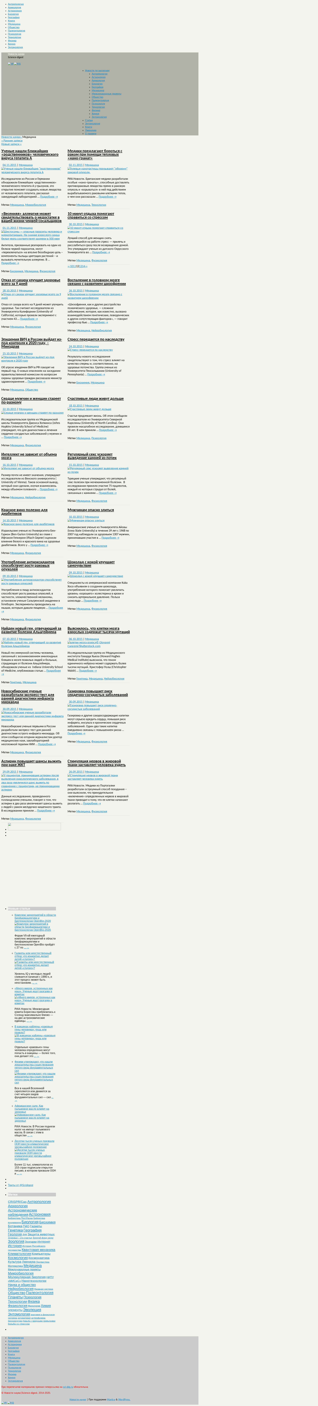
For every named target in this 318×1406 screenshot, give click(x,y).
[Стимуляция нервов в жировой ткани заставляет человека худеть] (99, 779)
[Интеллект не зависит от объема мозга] (27, 468)
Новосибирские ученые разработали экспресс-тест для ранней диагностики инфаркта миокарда (27, 696)
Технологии (14, 37)
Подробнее (49, 196)
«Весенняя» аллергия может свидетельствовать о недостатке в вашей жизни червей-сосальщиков (31, 217)
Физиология (47, 271)
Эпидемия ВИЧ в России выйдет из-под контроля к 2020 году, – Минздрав (31, 343)
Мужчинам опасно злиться (91, 510)
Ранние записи (12, 140)
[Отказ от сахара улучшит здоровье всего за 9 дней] (32, 298)
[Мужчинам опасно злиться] (86, 520)
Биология (13, 14)
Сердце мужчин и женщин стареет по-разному (31, 400)
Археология (14, 7)
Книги (11, 21)
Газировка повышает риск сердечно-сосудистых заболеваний (98, 693)
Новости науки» (11, 137)
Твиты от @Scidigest (20, 1185)
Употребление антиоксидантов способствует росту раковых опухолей (27, 565)
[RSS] (17, 64)
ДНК (25, 1234)
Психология (14, 34)
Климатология (19, 1253)
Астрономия (15, 11)
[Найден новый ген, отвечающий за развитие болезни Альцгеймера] (32, 646)
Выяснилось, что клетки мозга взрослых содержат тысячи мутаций (99, 630)
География (14, 17)
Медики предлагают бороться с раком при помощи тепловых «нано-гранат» (95, 154)
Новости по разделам (97, 70)
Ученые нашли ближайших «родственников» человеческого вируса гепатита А (29, 154)
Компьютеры (41, 1253)
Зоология (16, 1241)
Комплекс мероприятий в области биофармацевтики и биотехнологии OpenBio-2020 (35, 918)
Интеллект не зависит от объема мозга (29, 456)
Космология (18, 1258)
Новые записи (11, 144)
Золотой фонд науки (43, 1238)
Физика (12, 40)
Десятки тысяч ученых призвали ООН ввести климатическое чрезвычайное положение (34, 1144)
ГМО (26, 1226)
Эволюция (32, 1310)
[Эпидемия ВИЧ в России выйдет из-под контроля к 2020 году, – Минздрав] (32, 360)
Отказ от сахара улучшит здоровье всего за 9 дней (30, 282)
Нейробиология (101, 330)
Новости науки (16, 54)
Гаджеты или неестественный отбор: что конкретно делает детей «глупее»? (33, 956)
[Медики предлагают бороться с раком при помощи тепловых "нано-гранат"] (99, 172)
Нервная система (43, 1289)
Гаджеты (36, 1226)
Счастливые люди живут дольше (96, 399)
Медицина (14, 24)
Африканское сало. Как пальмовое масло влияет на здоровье (32, 1108)
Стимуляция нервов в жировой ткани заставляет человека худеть (97, 763)
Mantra (111, 1399)
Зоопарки (31, 1241)
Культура (14, 1261)
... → (26, 947)
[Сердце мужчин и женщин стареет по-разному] (32, 413)
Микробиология (35, 205)
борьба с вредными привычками (39, 1321)
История (15, 1246)
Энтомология (15, 47)
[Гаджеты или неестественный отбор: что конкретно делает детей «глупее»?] (35, 968)
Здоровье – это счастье (20, 1238)
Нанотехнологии (34, 1281)
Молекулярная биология (27, 1277)
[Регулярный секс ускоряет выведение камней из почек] (99, 472)
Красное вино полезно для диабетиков (24, 512)
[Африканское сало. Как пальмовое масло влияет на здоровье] (35, 1120)
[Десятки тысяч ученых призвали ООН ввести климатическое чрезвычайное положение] (35, 1159)
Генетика (15, 682)
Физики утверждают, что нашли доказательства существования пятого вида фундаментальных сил (34, 1066)
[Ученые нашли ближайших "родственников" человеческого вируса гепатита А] (32, 172)
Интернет (43, 1241)
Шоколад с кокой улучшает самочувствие (91, 564)
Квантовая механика (38, 1249)
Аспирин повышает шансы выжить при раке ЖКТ (31, 763)
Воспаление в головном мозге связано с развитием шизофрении (97, 282)
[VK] (10, 64)
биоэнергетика (15, 1321)
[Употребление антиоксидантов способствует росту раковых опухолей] (32, 583)
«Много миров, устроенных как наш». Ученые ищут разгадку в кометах (34, 991)
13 (80, 266)
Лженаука (90, 130)
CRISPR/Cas (17, 1202)
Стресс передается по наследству (96, 340)
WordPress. (124, 1399)
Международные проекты (106, 94)
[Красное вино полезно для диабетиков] (27, 524)
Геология (15, 1234)
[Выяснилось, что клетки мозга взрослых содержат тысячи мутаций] (99, 646)
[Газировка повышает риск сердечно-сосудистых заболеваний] (99, 709)
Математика (15, 1266)
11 (74, 266)
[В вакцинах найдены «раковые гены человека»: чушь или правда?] (35, 1041)
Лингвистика (42, 1262)
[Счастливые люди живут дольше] (89, 409)
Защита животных (41, 1234)
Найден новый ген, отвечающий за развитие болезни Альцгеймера (31, 630)
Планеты (15, 1297)
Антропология (16, 4)
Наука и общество (22, 1285)
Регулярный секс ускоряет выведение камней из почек (92, 456)
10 (71, 266)
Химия (11, 44)
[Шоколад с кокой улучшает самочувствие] (95, 576)
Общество (13, 27)
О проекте (90, 133)
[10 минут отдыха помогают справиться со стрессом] (99, 231)
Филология (34, 1305)
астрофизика (38, 1318)
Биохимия (16, 271)
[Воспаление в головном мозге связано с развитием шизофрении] (99, 298)
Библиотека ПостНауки (20, 1218)
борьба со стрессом (19, 1324)
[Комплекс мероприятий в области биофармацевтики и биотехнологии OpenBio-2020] (35, 930)
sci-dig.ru (68, 1387)
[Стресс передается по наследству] (90, 350)
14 (83, 266)
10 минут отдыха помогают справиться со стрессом (91, 216)
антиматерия (24, 1318)
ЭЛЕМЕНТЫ (15, 1310)
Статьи (89, 120)
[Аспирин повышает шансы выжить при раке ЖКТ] (32, 789)
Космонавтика (39, 1258)
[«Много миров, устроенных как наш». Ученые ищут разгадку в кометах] (35, 1003)
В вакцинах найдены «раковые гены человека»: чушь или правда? (34, 1029)
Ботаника (15, 1226)
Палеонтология (16, 31)
